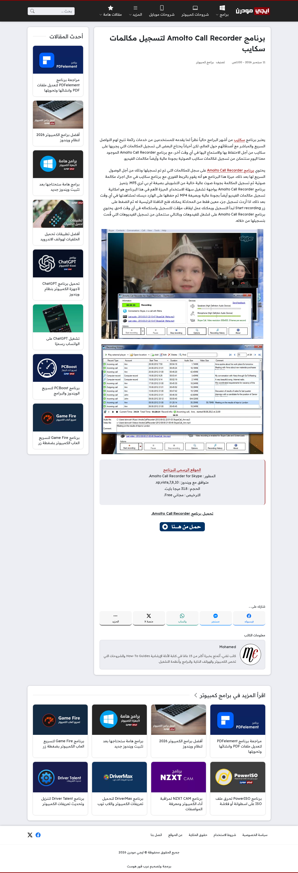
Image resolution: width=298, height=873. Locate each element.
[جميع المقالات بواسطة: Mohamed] (250, 654)
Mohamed (227, 647)
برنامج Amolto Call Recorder (230, 170)
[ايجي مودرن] (253, 11)
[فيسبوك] (38, 835)
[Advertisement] (182, 100)
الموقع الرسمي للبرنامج (182, 469)
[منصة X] (29, 835)
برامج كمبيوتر (205, 62)
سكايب (239, 140)
